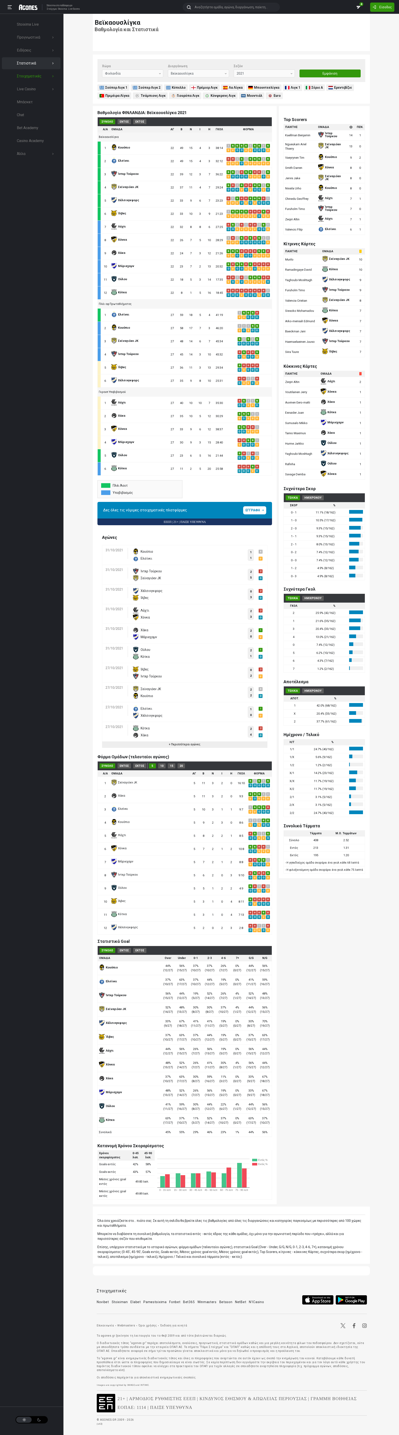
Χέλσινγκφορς (128, 927)
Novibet (103, 1302)
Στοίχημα (52, 9)
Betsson (226, 1302)
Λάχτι (122, 835)
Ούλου (122, 887)
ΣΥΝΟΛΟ (107, 121)
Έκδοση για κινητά (173, 1325)
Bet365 (189, 1302)
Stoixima (51, 5)
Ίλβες (122, 901)
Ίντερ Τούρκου (128, 874)
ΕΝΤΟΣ (124, 121)
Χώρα (106, 66)
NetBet (240, 1302)
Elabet (135, 1302)
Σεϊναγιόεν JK (127, 782)
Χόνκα (122, 848)
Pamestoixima (154, 1302)
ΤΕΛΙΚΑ (293, 497)
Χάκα (121, 795)
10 (161, 766)
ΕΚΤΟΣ (139, 121)
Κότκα (122, 914)
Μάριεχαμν (125, 861)
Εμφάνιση (330, 73)
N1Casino (256, 1302)
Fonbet (174, 1302)
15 (171, 766)
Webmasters (126, 1325)
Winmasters (207, 1302)
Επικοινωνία (105, 1325)
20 (181, 766)
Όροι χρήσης (148, 1325)
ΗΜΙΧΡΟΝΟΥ (313, 497)
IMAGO (131, 1385)
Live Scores (74, 9)
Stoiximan (120, 1302)
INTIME (144, 1385)
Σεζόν (238, 66)
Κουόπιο (124, 822)
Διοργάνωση (177, 66)
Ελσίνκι (123, 808)
